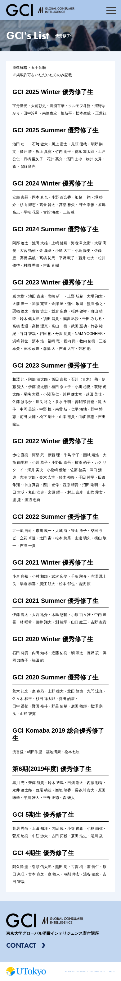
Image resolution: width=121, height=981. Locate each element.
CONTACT (21, 945)
